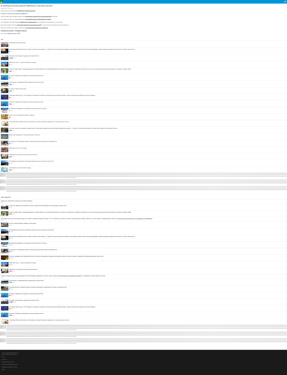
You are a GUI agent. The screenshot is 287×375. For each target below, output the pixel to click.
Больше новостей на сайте (124, 218)
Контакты (4, 359)
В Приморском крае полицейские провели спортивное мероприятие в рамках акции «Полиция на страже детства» (38, 287)
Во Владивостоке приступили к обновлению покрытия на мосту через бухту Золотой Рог (31, 161)
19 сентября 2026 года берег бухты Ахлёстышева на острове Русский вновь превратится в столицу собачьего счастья (39, 121)
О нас (3, 356)
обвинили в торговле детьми (26, 11)
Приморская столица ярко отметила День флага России (23, 154)
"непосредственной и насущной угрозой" (29, 25)
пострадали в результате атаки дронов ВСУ (38, 16)
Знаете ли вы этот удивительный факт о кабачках (21, 115)
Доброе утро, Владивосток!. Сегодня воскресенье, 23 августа (24, 134)
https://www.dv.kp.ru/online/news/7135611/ (70, 275)
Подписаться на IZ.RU (7, 30)
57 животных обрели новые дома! (17, 88)
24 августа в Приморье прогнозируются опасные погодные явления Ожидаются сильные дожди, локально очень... (38, 205)
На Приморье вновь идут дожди (17, 42)
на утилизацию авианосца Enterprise (37, 28)
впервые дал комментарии (28, 22)
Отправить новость (21, 30)
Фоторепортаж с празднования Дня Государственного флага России (26, 82)
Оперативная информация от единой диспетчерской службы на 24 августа (28, 108)
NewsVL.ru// (141, 218)
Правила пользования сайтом (9, 367)
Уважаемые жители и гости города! (18, 148)
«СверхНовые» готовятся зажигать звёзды (20, 167)
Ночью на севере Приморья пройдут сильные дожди (22, 223)
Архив (3, 369)
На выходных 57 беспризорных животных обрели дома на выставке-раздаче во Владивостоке (33, 141)
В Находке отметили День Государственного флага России (24, 55)
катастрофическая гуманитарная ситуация (38, 19)
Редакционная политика (8, 362)
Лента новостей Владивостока (9, 372)
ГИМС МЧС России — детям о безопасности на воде (22, 62)
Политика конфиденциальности (10, 364)
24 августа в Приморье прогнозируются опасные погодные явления (26, 75)
